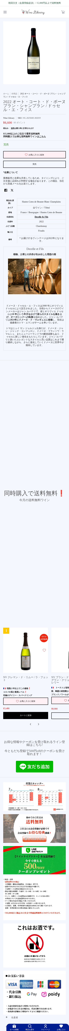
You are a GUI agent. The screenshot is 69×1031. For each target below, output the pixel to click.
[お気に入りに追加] (44, 650)
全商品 (14, 94)
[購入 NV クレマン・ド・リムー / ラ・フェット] (25, 650)
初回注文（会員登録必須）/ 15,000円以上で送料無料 (34, 3)
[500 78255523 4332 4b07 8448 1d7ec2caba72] (34, 860)
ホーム (6, 94)
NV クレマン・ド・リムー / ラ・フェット (25, 678)
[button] (63, 12)
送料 (12, 128)
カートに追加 (25, 715)
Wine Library (8, 118)
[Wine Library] (33, 12)
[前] (30, 724)
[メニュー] (5, 12)
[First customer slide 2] (34, 828)
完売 (34, 164)
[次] (38, 724)
